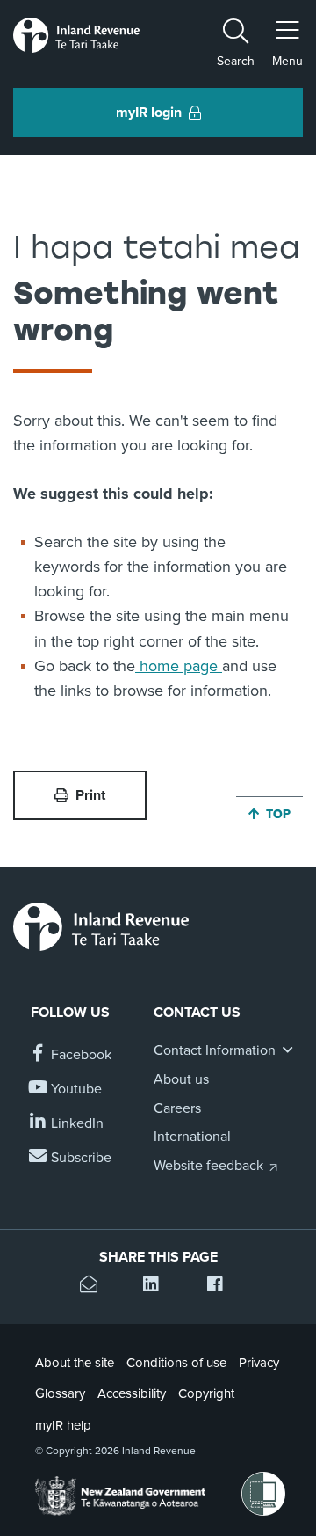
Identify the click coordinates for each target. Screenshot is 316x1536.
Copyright (206, 1393)
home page (178, 666)
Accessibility (131, 1393)
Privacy (259, 1363)
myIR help (63, 1425)
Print (90, 795)
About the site (74, 1363)
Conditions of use (176, 1363)
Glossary (60, 1393)
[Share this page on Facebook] (221, 1287)
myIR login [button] (149, 112)
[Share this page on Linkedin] (157, 1287)
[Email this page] (94, 1287)
